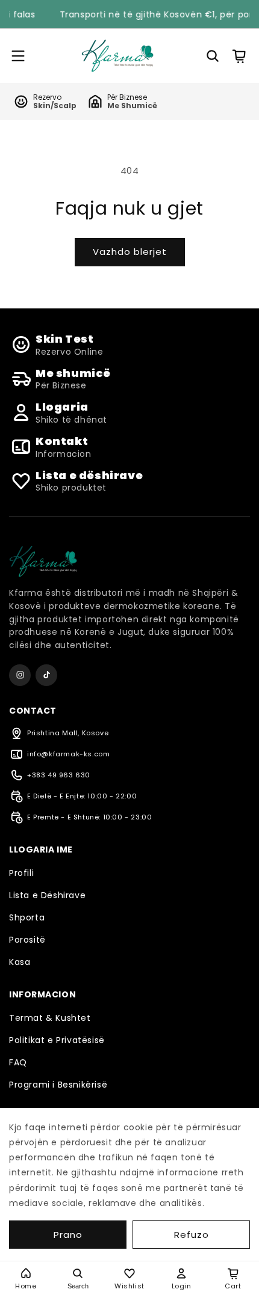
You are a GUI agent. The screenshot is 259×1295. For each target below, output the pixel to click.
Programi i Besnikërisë (58, 1085)
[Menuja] (22, 56)
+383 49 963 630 (58, 775)
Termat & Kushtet (50, 1018)
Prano (68, 1234)
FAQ (18, 1062)
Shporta (27, 917)
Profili (21, 873)
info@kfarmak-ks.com (68, 754)
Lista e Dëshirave (47, 895)
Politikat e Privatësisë (57, 1040)
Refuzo (191, 1234)
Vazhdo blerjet (130, 251)
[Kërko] (212, 56)
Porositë (27, 940)
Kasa (19, 962)
